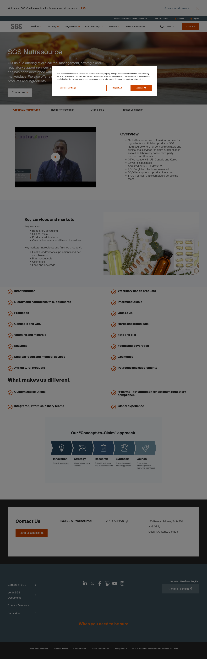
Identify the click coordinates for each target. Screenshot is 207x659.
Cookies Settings (68, 88)
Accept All (141, 88)
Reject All (117, 88)
